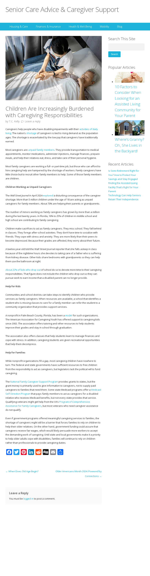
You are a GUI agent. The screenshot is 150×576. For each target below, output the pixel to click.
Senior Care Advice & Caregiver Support (62, 9)
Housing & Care (19, 26)
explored (48, 195)
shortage (31, 133)
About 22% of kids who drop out (23, 269)
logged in (28, 498)
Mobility (104, 26)
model (68, 315)
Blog (119, 26)
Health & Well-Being (80, 26)
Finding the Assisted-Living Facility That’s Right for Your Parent (123, 187)
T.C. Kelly (14, 121)
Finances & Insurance (48, 26)
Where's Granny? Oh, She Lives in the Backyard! (129, 145)
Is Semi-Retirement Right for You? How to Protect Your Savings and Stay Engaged (123, 175)
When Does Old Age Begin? (21, 471)
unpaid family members (41, 149)
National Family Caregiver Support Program (34, 381)
